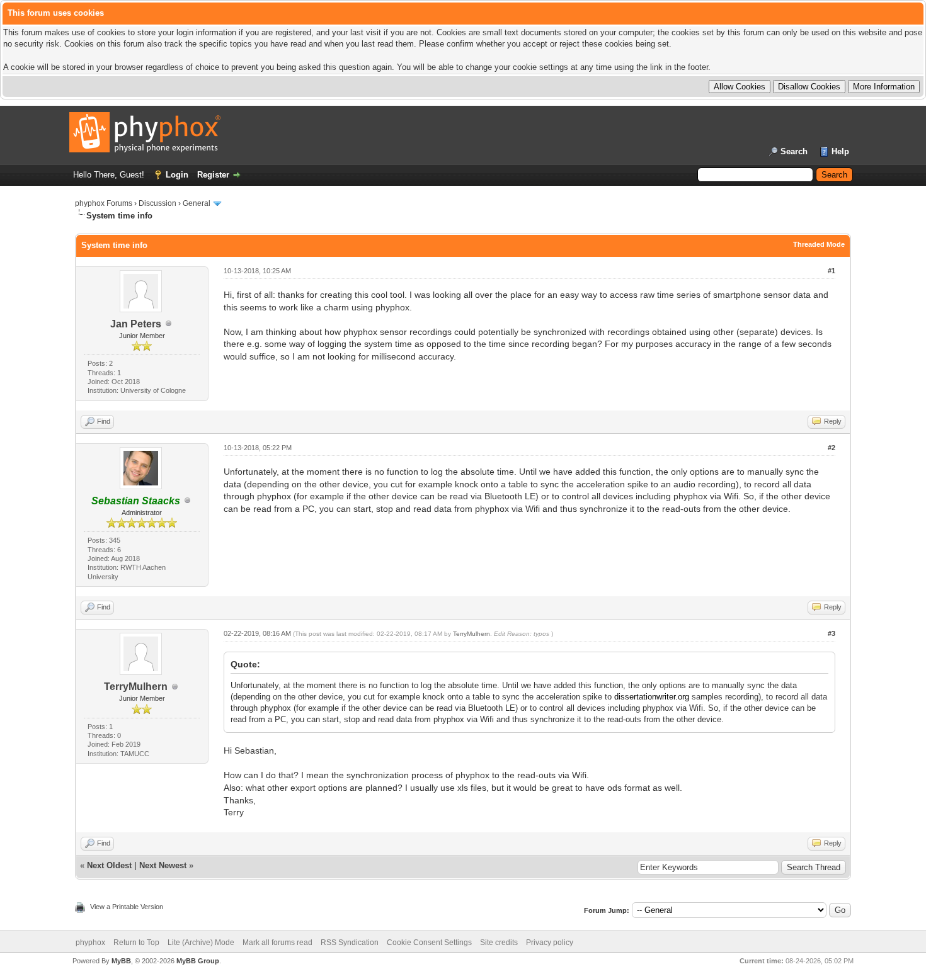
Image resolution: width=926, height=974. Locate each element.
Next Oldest (109, 865)
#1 (831, 271)
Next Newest (162, 865)
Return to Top (136, 942)
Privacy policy (549, 942)
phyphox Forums (103, 203)
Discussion (157, 203)
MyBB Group (197, 961)
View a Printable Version (126, 906)
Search (794, 151)
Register (213, 174)
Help (840, 151)
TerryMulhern (136, 686)
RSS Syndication (350, 942)
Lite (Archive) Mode (201, 942)
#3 (831, 633)
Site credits (499, 942)
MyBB (121, 961)
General (196, 203)
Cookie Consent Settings (429, 942)
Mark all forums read (277, 942)
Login (177, 174)
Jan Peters (135, 324)
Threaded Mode (819, 244)
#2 (831, 447)
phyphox (90, 942)
